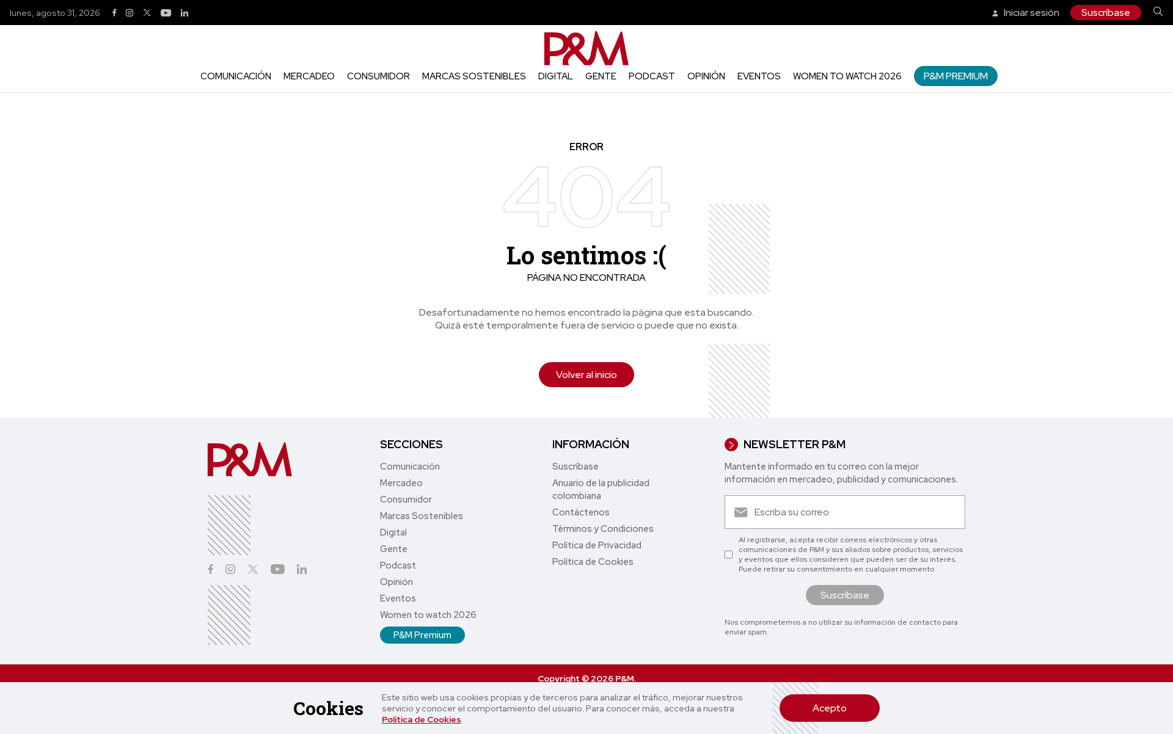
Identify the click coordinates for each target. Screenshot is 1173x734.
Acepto (830, 708)
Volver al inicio (586, 374)
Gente (600, 76)
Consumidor (378, 76)
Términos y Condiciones (603, 529)
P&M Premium (956, 76)
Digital (555, 76)
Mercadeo (309, 76)
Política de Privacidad (596, 545)
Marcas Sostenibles (474, 76)
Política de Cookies (421, 719)
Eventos (759, 76)
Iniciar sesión (1030, 12)
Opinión (706, 76)
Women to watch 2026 (847, 76)
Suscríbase (1105, 12)
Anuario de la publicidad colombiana (600, 489)
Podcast (652, 76)
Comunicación (235, 76)
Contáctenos (581, 512)
